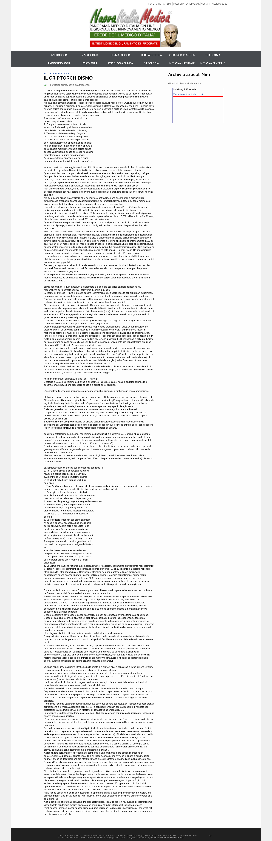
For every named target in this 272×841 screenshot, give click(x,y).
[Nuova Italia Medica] (136, 44)
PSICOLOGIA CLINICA (120, 63)
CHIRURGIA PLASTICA (182, 55)
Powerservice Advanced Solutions (166, 837)
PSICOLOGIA (89, 63)
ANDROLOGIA (59, 55)
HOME (151, 4)
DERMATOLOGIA (120, 55)
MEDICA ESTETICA (151, 55)
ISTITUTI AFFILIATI (163, 4)
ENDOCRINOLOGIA (59, 63)
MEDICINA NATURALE (182, 63)
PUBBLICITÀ (178, 4)
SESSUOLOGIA (90, 55)
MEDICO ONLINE (219, 4)
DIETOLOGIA (151, 63)
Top (210, 835)
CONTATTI (205, 4)
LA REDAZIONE (193, 4)
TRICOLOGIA (212, 55)
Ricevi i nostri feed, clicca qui (188, 94)
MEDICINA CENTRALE (212, 63)
